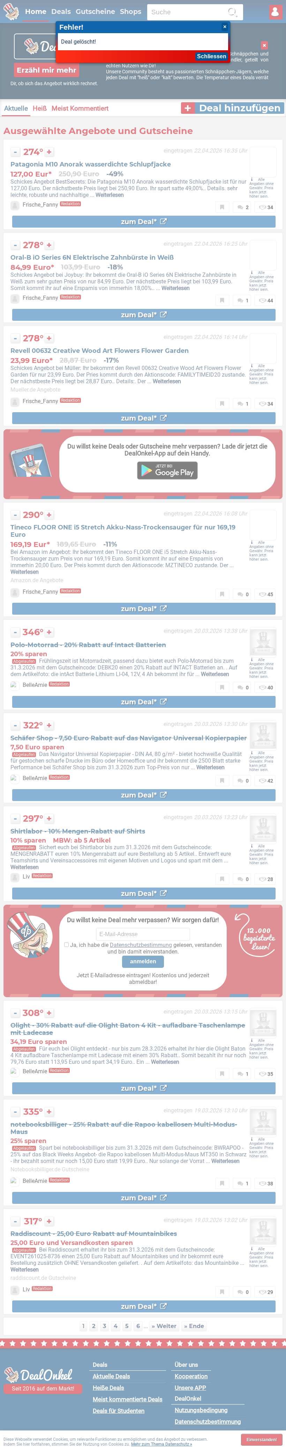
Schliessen (211, 56)
